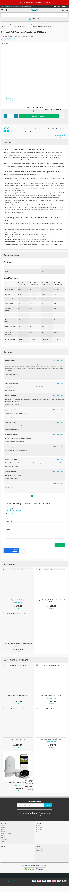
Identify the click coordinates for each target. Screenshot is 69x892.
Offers (2, 825)
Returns (3, 837)
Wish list (38, 831)
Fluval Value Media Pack (17, 739)
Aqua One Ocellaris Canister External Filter (51, 600)
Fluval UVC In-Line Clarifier (17, 695)
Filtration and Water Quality (27, 24)
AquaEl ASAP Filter (17, 600)
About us (3, 848)
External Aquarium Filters (21, 26)
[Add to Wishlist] (62, 116)
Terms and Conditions (6, 856)
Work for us (3, 854)
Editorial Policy (4, 860)
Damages (3, 835)
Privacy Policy (4, 858)
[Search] (66, 14)
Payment (3, 829)
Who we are (3, 852)
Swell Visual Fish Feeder (17, 782)
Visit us (3, 850)
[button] (33, 111)
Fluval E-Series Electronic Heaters (51, 739)
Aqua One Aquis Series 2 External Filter (18, 643)
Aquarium (12, 24)
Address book (39, 829)
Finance (3, 831)
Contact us (3, 841)
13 (9, 40)
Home (4, 24)
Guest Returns (4, 839)
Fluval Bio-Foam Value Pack (51, 695)
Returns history (39, 827)
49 (55, 741)
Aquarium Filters (44, 24)
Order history (38, 825)
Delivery (3, 827)
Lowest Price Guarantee (6, 833)
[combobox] (33, 14)
